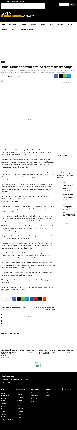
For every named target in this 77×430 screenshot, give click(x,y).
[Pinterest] (36, 299)
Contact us (34, 395)
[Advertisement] (23, 6)
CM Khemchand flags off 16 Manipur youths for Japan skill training (69, 216)
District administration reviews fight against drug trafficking (65, 175)
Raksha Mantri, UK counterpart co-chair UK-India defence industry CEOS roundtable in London (9, 352)
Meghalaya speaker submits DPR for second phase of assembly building (68, 206)
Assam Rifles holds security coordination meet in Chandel (69, 196)
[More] (74, 76)
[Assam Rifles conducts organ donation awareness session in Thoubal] (59, 184)
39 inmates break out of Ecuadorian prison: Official (66, 349)
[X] (70, 1)
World (3, 62)
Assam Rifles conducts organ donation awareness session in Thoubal (69, 186)
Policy (48, 395)
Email (33, 401)
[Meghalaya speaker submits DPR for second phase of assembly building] (59, 204)
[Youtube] (73, 1)
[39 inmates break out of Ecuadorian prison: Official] (67, 341)
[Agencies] (3, 76)
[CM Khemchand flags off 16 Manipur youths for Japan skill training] (59, 214)
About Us (49, 393)
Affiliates (34, 398)
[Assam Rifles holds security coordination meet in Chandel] (59, 195)
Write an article (36, 393)
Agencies (9, 76)
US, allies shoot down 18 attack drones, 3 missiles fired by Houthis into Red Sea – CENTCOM (47, 351)
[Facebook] (67, 1)
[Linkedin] (32, 299)
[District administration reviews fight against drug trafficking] (66, 164)
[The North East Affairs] (38, 14)
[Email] (40, 299)
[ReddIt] (44, 299)
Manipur (59, 172)
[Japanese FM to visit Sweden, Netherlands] (29, 341)
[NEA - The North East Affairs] (69, 393)
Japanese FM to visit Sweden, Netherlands (27, 349)
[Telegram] (69, 76)
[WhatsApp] (65, 76)
